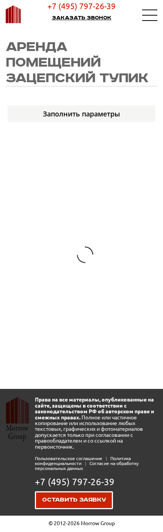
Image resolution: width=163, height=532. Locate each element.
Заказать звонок (81, 18)
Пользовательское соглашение (69, 458)
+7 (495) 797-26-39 (81, 6)
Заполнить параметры (81, 113)
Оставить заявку (74, 500)
